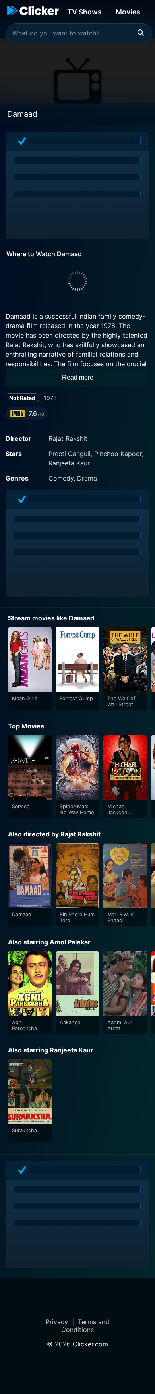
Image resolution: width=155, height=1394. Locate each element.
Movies (128, 12)
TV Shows (84, 12)
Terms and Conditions (85, 1326)
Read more (77, 377)
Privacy (57, 1322)
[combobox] (79, 33)
